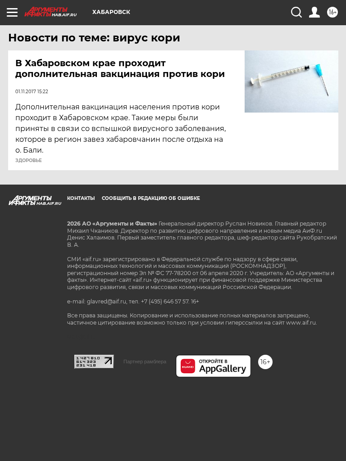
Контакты (81, 198)
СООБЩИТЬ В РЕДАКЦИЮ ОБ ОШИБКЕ (151, 198)
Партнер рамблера (144, 361)
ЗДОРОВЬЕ (28, 160)
